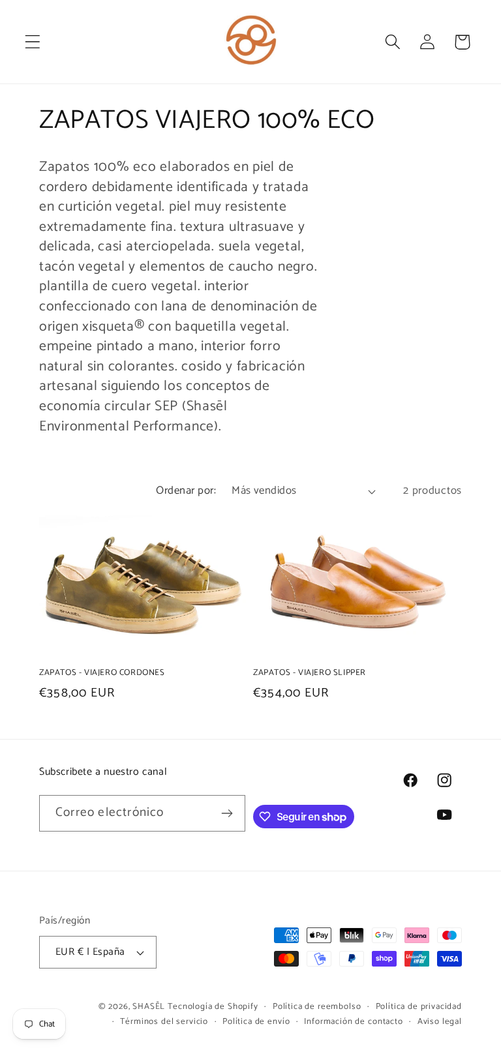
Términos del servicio (164, 1022)
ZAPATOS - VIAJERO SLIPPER (309, 673)
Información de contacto (353, 1022)
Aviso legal (440, 1022)
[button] (33, 42)
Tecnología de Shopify (213, 1006)
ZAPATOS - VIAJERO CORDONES (102, 673)
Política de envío (256, 1022)
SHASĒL (148, 1006)
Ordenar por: (186, 491)
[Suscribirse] (227, 813)
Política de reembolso (317, 1007)
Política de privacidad (419, 1007)
